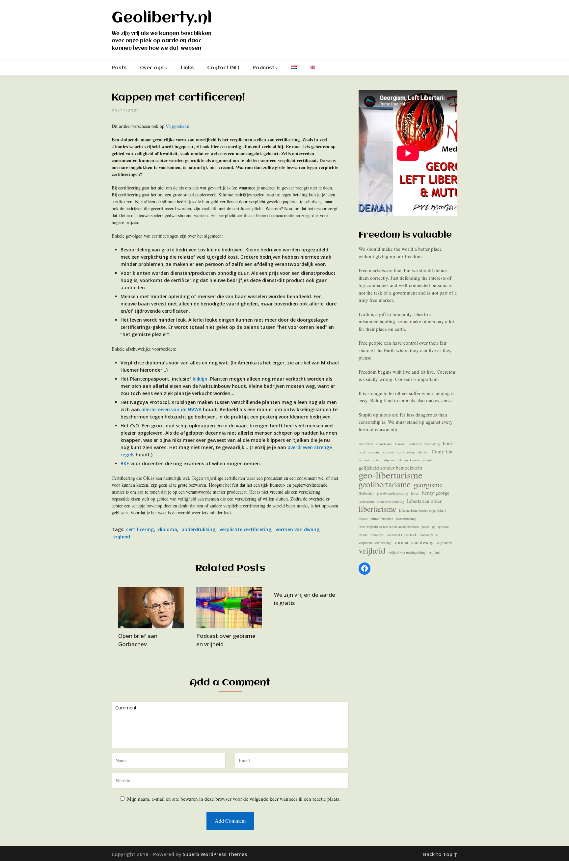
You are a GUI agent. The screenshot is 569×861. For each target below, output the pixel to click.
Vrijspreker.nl (178, 126)
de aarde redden (370, 460)
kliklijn (200, 379)
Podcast (263, 68)
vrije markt (444, 542)
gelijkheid (429, 460)
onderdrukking (198, 529)
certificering (140, 529)
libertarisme (377, 509)
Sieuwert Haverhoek (402, 534)
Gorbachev (366, 493)
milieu (363, 518)
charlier (423, 452)
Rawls (363, 534)
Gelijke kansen (409, 460)
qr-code (443, 526)
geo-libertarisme (390, 475)
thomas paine (429, 534)
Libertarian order (424, 501)
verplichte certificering (245, 529)
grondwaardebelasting (392, 493)
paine (425, 526)
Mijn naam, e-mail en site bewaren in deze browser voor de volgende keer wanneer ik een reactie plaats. (233, 798)
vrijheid (121, 536)
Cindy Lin (442, 451)
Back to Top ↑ (440, 854)
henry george (435, 492)
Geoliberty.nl (162, 18)
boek (448, 443)
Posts (119, 68)
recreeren (377, 534)
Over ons (152, 68)
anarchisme (384, 444)
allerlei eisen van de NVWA (171, 409)
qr (433, 526)
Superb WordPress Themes (215, 854)
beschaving (432, 444)
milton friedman (381, 518)
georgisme (428, 485)
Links (187, 68)
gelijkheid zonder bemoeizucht (390, 467)
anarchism (366, 444)
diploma (167, 529)
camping (374, 452)
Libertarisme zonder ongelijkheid (422, 510)
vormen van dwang (297, 529)
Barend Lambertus (408, 444)
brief (362, 452)
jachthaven (366, 501)
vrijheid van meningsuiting (406, 552)
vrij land (434, 552)
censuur (388, 452)
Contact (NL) (223, 68)
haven (415, 493)
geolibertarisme (385, 484)
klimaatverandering (390, 501)
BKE (125, 463)
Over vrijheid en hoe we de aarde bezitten (389, 526)
